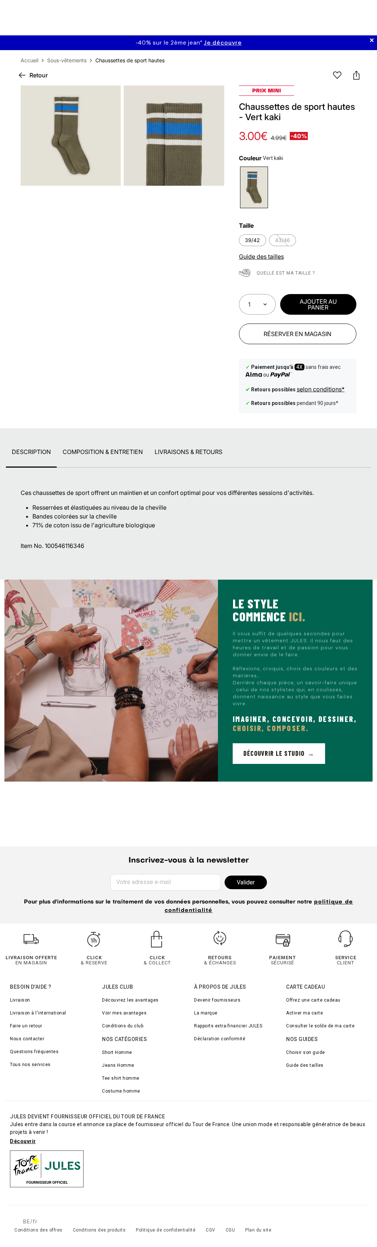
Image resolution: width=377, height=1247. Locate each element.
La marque (206, 1013)
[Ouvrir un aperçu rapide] (212, 97)
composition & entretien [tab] (103, 451)
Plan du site (258, 1230)
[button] (212, 97)
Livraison (20, 1000)
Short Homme (117, 1052)
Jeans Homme (118, 1065)
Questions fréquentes (34, 1051)
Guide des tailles (305, 1065)
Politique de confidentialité (165, 1230)
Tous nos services (30, 1064)
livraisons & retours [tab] (188, 451)
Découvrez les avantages (130, 1000)
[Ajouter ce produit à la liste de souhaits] (337, 75)
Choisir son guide (305, 1052)
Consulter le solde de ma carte (320, 1025)
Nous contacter (27, 1038)
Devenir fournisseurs (217, 1000)
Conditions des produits (99, 1230)
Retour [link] (38, 75)
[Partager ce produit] (356, 75)
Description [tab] (31, 451)
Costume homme (121, 1091)
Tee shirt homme (121, 1078)
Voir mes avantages (124, 1013)
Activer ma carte (304, 1013)
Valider (246, 882)
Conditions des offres (38, 1230)
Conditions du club (122, 1025)
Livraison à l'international (38, 1013)
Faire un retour (26, 1025)
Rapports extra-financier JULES (228, 1025)
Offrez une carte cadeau (313, 1000)
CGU (230, 1230)
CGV (210, 1230)
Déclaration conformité (219, 1038)
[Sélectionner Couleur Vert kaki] (254, 187)
